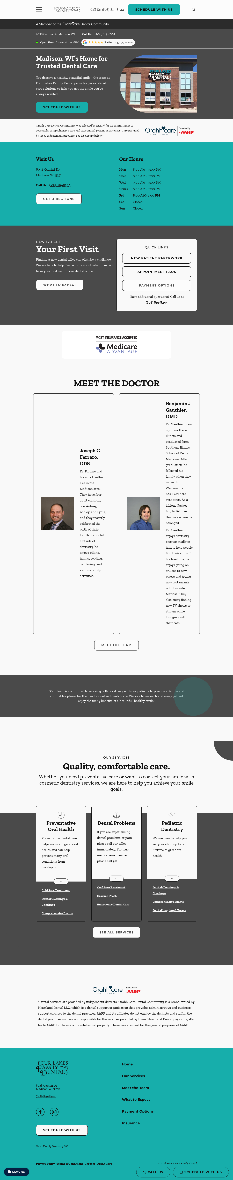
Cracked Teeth (107, 896)
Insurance (131, 1123)
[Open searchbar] (193, 9)
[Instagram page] (54, 1112)
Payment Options (157, 285)
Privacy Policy (45, 1163)
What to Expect (59, 285)
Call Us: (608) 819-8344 (107, 10)
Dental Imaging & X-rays (169, 910)
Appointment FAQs (156, 272)
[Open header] (39, 9)
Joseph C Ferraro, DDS (90, 457)
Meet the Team (116, 645)
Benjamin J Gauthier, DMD (178, 410)
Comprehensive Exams (57, 913)
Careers (90, 1163)
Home (127, 1064)
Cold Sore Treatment (56, 890)
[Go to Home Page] (67, 9)
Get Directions (59, 199)
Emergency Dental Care (113, 904)
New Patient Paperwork (157, 258)
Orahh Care (104, 1163)
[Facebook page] (40, 1112)
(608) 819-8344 (105, 34)
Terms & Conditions (69, 1163)
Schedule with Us (154, 9)
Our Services (133, 1076)
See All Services (116, 932)
